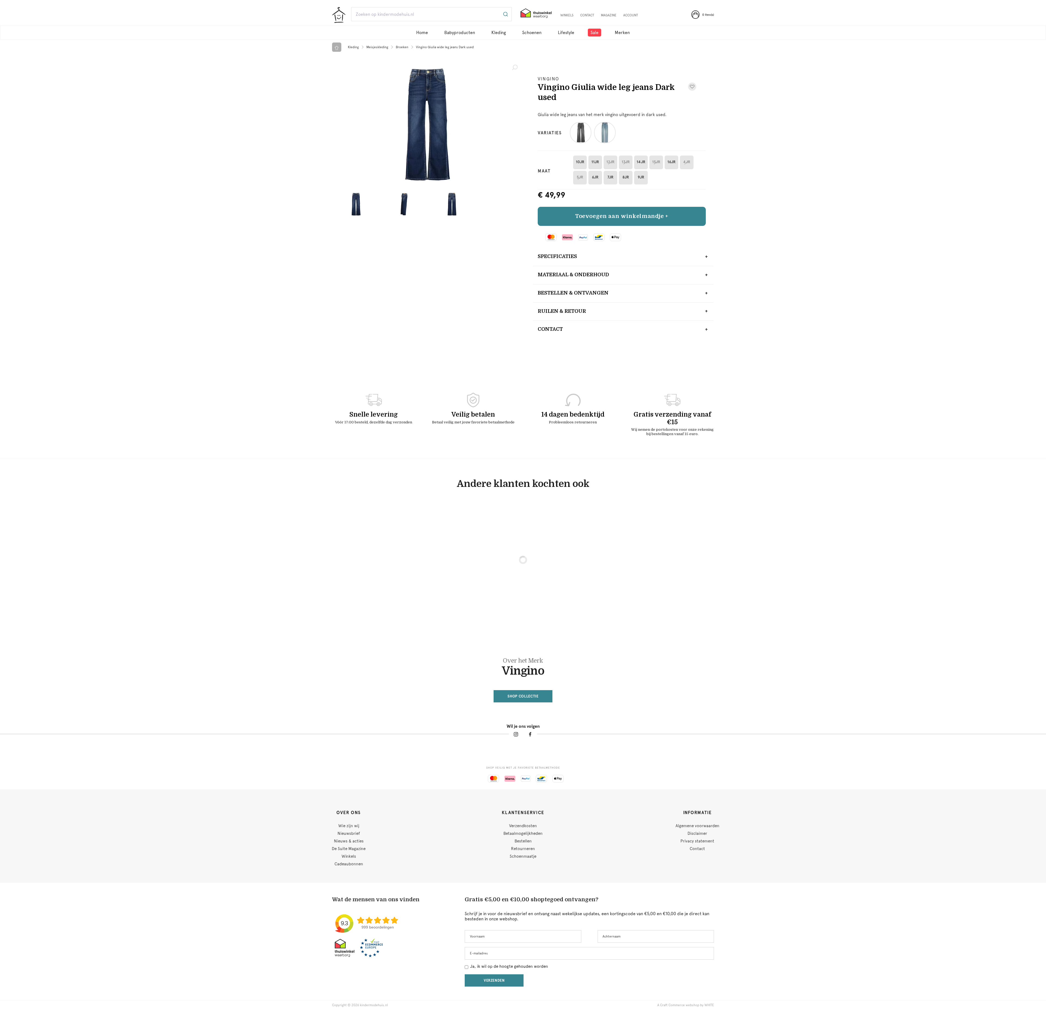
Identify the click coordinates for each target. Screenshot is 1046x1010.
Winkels (566, 15)
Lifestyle (566, 32)
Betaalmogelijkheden (523, 833)
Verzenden (494, 980)
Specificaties (557, 256)
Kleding (498, 32)
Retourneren (523, 848)
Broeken (402, 47)
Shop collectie (522, 696)
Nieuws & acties (349, 841)
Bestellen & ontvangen (573, 293)
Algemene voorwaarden (697, 825)
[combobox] (431, 14)
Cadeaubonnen (349, 864)
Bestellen (523, 841)
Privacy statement (697, 841)
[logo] (339, 15)
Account (630, 15)
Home (422, 32)
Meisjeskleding (377, 47)
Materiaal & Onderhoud (573, 274)
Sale (594, 32)
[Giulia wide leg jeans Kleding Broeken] (427, 124)
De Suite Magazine (349, 848)
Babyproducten (459, 32)
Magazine (608, 15)
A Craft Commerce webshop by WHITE (685, 1005)
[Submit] (505, 14)
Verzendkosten (523, 825)
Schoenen (532, 32)
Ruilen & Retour (562, 311)
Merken (622, 32)
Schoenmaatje (523, 856)
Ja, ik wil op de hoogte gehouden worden (509, 966)
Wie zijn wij (348, 825)
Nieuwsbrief (348, 833)
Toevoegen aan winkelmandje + (621, 216)
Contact (587, 15)
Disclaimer (697, 833)
